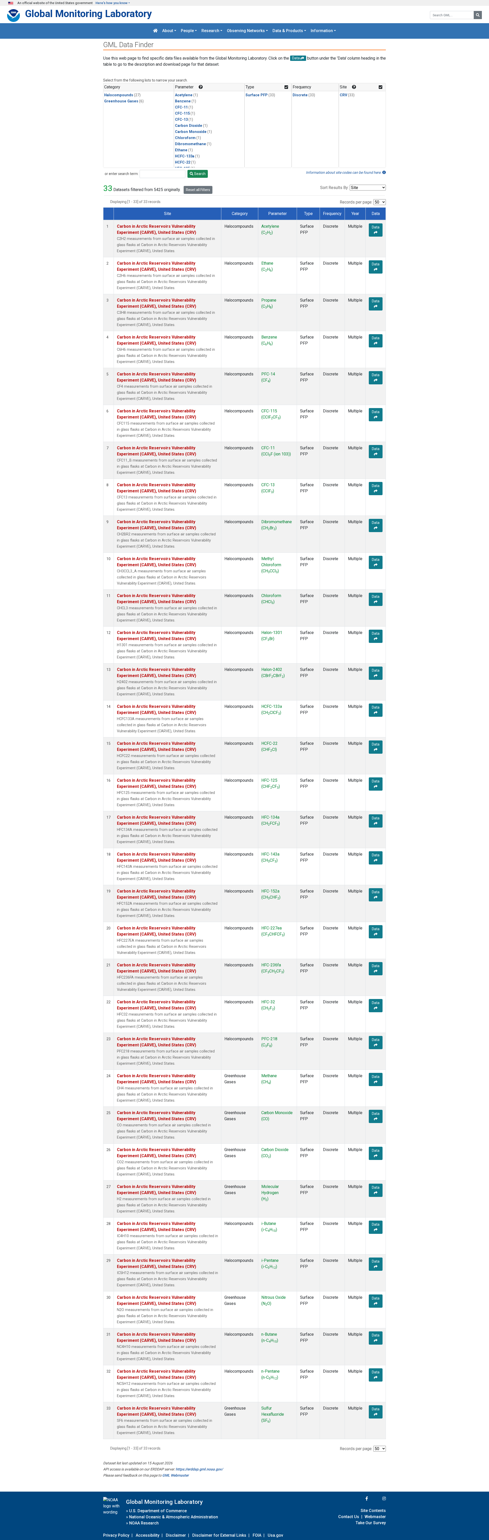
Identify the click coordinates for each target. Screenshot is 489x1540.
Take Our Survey (371, 1522)
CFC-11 (181, 107)
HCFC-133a (184, 156)
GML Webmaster (175, 1475)
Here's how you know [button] (112, 3)
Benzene (183, 101)
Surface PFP (257, 95)
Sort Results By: (334, 187)
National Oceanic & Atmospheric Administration (173, 1517)
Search (199, 174)
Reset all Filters (198, 190)
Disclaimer (176, 1535)
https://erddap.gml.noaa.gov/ (199, 1469)
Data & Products (288, 31)
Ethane (181, 150)
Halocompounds (118, 95)
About (167, 31)
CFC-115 (182, 113)
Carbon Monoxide (191, 132)
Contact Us (348, 1516)
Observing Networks (246, 31)
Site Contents (373, 1510)
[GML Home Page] (155, 31)
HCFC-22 (182, 162)
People (187, 31)
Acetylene (184, 95)
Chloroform (185, 138)
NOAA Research (144, 1523)
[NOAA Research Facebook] (359, 1498)
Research (210, 31)
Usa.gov (275, 1535)
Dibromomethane (190, 144)
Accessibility (147, 1535)
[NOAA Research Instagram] (377, 1498)
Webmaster (375, 1516)
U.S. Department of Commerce (158, 1510)
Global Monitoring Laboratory (88, 13)
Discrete (300, 95)
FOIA (257, 1535)
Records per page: (356, 202)
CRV (343, 95)
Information (322, 31)
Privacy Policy (116, 1535)
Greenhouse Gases (121, 101)
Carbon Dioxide (188, 126)
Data (375, 227)
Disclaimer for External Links (219, 1535)
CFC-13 (181, 119)
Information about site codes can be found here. (344, 172)
